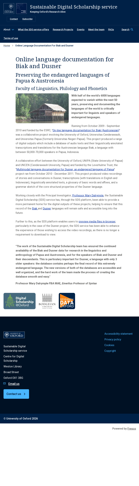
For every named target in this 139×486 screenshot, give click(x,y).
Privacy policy (112, 339)
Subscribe (27, 19)
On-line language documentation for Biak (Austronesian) (86, 130)
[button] (128, 29)
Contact (14, 19)
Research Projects (63, 29)
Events (80, 29)
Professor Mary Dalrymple (88, 195)
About (7, 29)
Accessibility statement (118, 333)
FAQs (111, 29)
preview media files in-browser (97, 221)
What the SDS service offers (33, 29)
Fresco (131, 428)
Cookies (109, 345)
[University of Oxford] (9, 8)
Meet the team (96, 29)
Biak (35, 208)
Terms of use (11, 38)
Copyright (110, 350)
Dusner (47, 208)
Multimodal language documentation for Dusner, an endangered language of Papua (65, 169)
